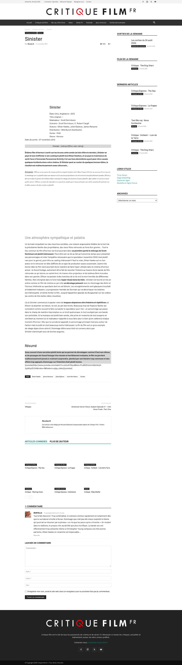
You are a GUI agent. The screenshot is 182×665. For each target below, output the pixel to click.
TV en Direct (122, 175)
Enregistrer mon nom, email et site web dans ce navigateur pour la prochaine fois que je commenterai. (68, 591)
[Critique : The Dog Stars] (38, 480)
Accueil (29, 22)
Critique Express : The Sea (34, 468)
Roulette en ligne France (127, 183)
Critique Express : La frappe (64, 468)
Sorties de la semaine (117, 22)
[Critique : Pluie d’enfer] (97, 480)
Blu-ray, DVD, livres (58, 22)
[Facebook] (143, 1)
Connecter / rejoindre (51, 2)
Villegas (28, 407)
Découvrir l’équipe (66, 2)
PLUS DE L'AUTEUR (59, 441)
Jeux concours (101, 22)
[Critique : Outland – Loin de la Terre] (97, 456)
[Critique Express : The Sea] (38, 456)
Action (87, 489)
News (71, 22)
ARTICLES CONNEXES (36, 441)
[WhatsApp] (44, 49)
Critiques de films (41, 22)
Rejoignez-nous (79, 2)
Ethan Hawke (36, 376)
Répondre (37, 535)
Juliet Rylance (60, 376)
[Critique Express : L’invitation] (67, 480)
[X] (151, 1)
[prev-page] (26, 496)
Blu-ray (134, 126)
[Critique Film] (91, 12)
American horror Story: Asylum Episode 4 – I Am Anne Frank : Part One (91, 408)
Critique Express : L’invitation (65, 492)
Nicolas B (31, 44)
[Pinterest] (38, 49)
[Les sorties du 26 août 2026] (123, 47)
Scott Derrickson (72, 376)
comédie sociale (60, 489)
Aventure (28, 489)
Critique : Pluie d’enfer (92, 492)
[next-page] (30, 496)
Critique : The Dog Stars (34, 492)
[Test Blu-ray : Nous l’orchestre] (123, 127)
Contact (88, 2)
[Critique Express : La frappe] (67, 456)
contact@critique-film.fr (98, 642)
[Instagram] (147, 1)
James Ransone (48, 376)
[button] (154, 23)
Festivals (89, 22)
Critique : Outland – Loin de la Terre (97, 468)
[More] (50, 49)
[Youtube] (155, 1)
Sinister (82, 376)
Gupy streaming (123, 178)
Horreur (40, 33)
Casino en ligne (123, 180)
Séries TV (79, 22)
